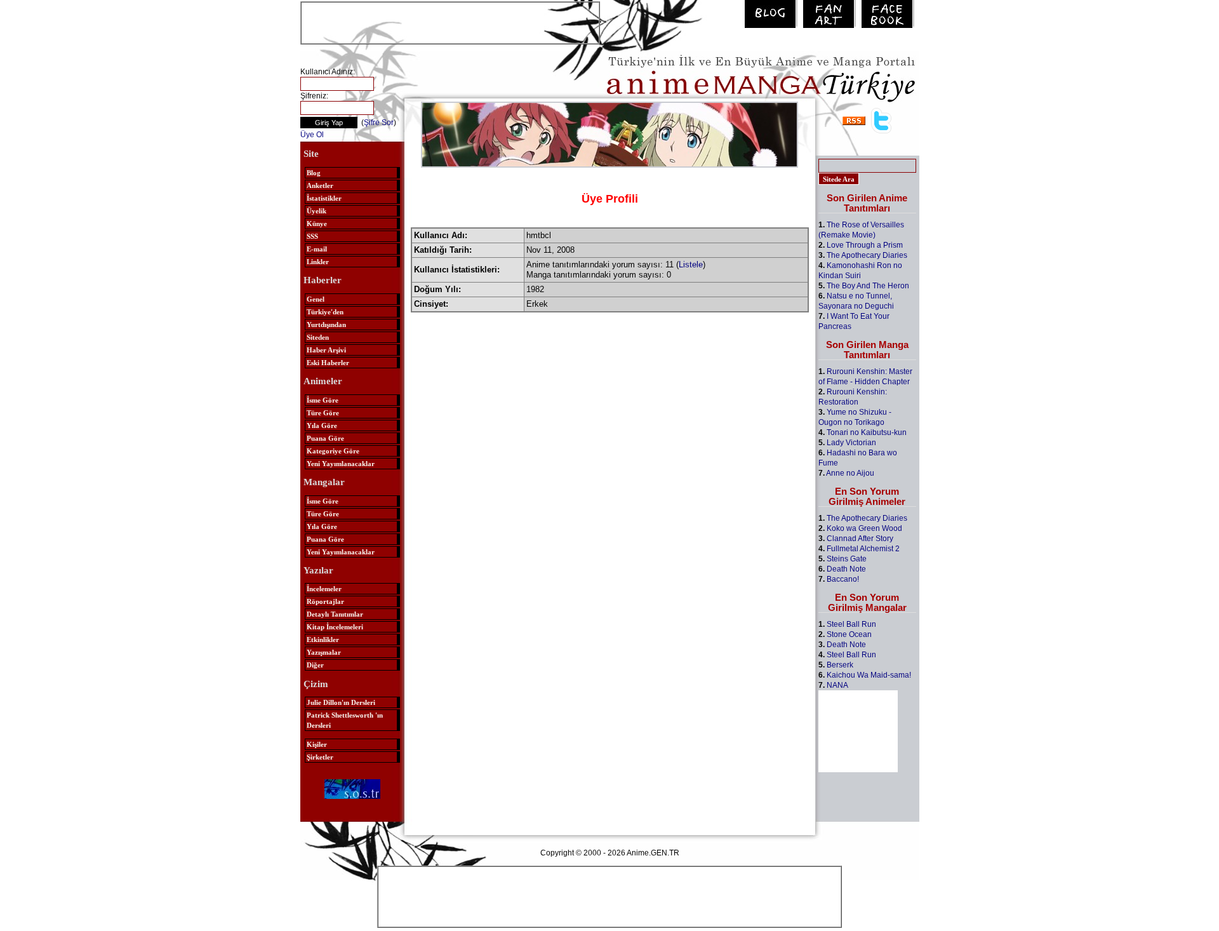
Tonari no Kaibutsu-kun (867, 432)
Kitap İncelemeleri (335, 627)
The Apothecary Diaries (867, 255)
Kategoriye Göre (333, 451)
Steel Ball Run (851, 624)
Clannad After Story (860, 538)
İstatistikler (324, 198)
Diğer (315, 665)
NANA (837, 685)
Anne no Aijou (850, 473)
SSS (312, 236)
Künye (317, 223)
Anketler (320, 185)
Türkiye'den (325, 312)
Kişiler (317, 744)
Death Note (846, 569)
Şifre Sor (379, 122)
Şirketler (320, 757)
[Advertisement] (450, 22)
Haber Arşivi (326, 350)
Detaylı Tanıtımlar (335, 614)
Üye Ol (312, 134)
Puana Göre (325, 438)
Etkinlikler (323, 639)
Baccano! (843, 579)
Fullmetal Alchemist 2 (863, 548)
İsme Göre (322, 400)
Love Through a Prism (865, 245)
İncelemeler (324, 589)
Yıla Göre (322, 425)
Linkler (318, 261)
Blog (314, 173)
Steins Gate (847, 558)
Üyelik (316, 211)
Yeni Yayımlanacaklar (341, 463)
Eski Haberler (328, 362)
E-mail (317, 249)
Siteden (318, 337)
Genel (315, 299)
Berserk (840, 664)
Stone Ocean (849, 634)
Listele (691, 264)
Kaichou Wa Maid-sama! (869, 675)
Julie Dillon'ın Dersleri (341, 702)
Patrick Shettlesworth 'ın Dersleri (345, 720)
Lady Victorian (851, 442)
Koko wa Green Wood (864, 528)
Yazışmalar (324, 652)
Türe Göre (323, 413)
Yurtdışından (326, 324)
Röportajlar (325, 601)
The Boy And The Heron (868, 285)
